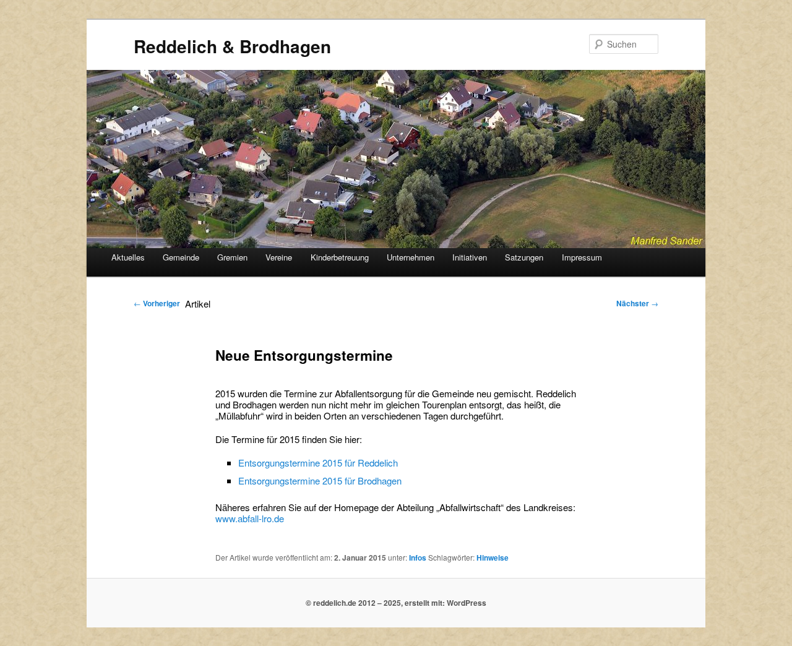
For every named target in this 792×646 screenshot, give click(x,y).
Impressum (582, 257)
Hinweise (492, 557)
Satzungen (524, 257)
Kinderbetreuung (340, 257)
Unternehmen (410, 257)
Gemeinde (181, 257)
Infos (417, 557)
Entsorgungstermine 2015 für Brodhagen (320, 480)
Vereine (278, 257)
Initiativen (469, 257)
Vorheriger (157, 303)
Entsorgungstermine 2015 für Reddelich (318, 462)
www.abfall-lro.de (249, 518)
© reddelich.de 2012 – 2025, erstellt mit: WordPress (396, 602)
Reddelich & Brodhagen (232, 46)
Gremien (232, 257)
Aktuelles (128, 257)
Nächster (637, 303)
